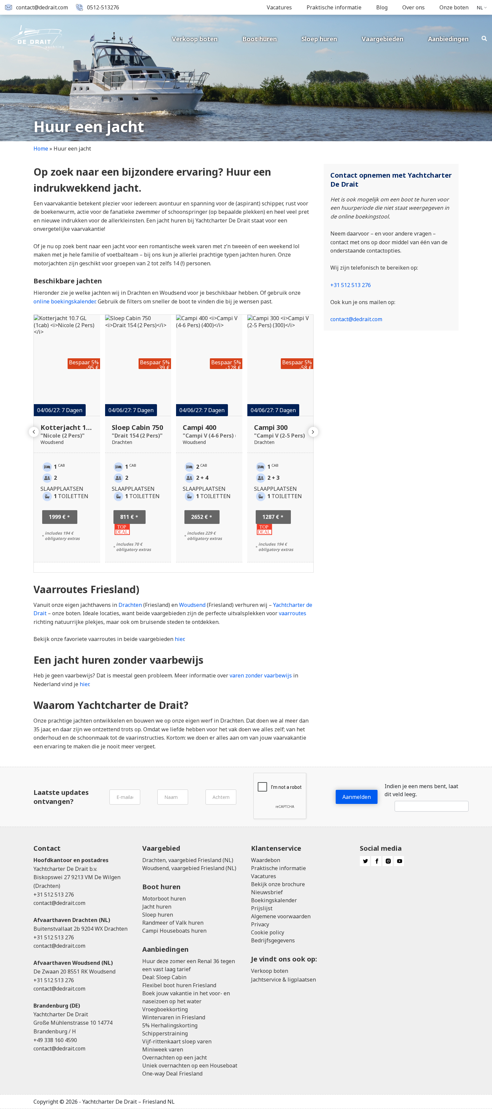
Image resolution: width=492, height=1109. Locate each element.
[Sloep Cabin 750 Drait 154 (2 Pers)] (138, 365)
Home (40, 148)
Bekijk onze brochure (278, 884)
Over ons (413, 7)
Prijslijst (261, 908)
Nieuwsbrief (267, 892)
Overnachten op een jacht (174, 1057)
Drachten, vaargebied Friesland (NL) (187, 860)
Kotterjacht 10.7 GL (66, 431)
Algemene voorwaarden (281, 916)
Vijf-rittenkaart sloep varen (177, 1041)
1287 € (270, 517)
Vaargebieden (382, 39)
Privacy (260, 924)
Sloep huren (319, 39)
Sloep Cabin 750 (137, 431)
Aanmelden (356, 797)
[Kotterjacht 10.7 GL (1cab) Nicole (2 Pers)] (67, 365)
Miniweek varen (162, 1049)
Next (313, 432)
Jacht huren (156, 906)
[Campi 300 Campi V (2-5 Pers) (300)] (280, 365)
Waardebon (265, 860)
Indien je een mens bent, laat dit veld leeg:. (421, 790)
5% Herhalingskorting (169, 1025)
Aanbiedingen (448, 39)
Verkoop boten (195, 39)
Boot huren (259, 39)
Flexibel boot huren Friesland (179, 985)
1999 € (57, 517)
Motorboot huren (164, 898)
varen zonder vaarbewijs (261, 675)
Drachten (130, 605)
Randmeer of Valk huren (172, 922)
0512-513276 (103, 7)
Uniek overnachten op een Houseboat (189, 1065)
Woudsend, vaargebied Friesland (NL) (189, 868)
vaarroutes (292, 613)
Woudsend (192, 605)
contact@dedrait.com (42, 7)
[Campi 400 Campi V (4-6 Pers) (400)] (209, 365)
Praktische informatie (334, 7)
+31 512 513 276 (350, 285)
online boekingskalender (64, 301)
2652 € (199, 517)
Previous (34, 432)
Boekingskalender (274, 900)
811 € (127, 517)
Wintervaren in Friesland (173, 1017)
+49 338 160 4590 (55, 1040)
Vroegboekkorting (165, 1009)
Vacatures (279, 7)
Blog (382, 7)
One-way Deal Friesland (172, 1073)
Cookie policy (267, 932)
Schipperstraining (165, 1033)
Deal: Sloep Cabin (164, 977)
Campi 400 (209, 431)
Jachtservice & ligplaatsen (283, 979)
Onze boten (454, 7)
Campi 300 (280, 431)
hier (179, 639)
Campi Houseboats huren (174, 930)
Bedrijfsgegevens (273, 940)
